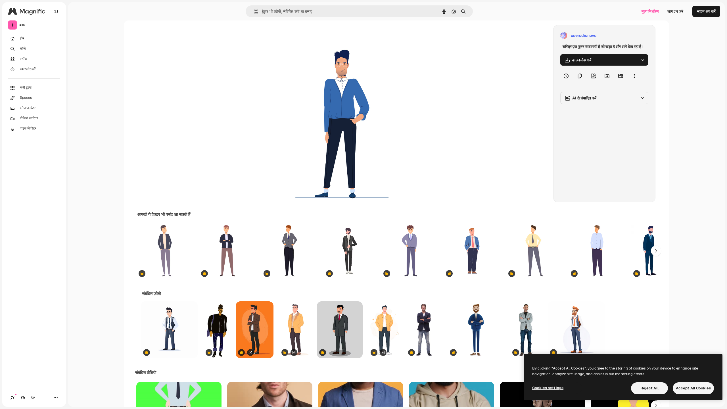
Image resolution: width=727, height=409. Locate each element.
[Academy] (22, 397)
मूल (285, 35)
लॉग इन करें (675, 11)
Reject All (649, 388)
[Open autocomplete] (254, 11)
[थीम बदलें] (32, 397)
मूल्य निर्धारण (650, 11)
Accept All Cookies (693, 388)
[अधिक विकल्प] (634, 76)
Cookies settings (547, 387)
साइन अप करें (706, 11)
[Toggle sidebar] (55, 11)
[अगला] (656, 250)
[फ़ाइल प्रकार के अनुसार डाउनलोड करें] (642, 60)
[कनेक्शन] (12, 397)
